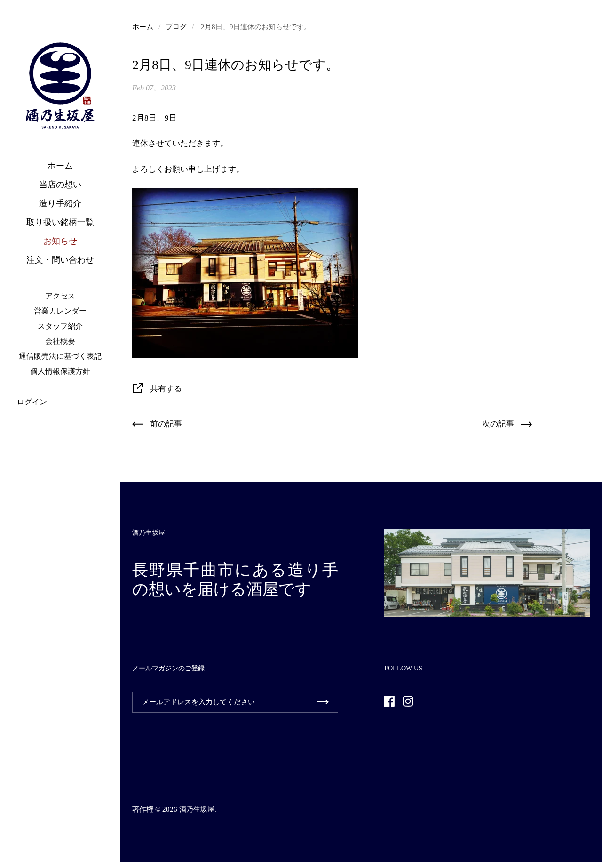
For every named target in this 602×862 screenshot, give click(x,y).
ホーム (142, 27)
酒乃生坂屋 (196, 809)
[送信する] (323, 702)
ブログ (176, 27)
